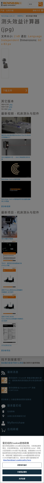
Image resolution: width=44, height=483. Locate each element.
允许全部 (22, 478)
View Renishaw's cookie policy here (17, 460)
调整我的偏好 (22, 465)
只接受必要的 (22, 472)
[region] (22, 459)
